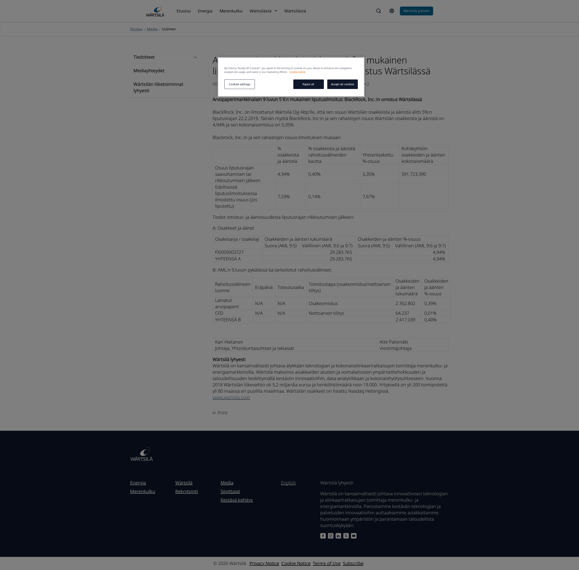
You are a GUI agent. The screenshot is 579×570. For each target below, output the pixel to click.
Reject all (308, 84)
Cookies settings (239, 84)
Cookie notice (297, 72)
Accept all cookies (342, 84)
